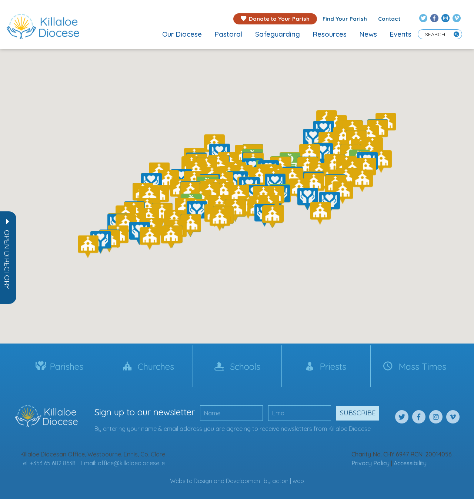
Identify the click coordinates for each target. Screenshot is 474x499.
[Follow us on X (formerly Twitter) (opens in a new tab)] (423, 18)
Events (400, 34)
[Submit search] (456, 34)
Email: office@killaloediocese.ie (123, 463)
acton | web (288, 481)
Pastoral (228, 34)
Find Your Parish (345, 18)
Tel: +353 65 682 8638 (48, 463)
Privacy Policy (370, 463)
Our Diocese (182, 34)
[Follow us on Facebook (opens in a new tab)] (434, 18)
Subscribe (357, 413)
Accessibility (410, 463)
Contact (389, 18)
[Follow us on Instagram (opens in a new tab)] (445, 18)
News (368, 34)
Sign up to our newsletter (144, 412)
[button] (7, 259)
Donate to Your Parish (279, 18)
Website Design (191, 481)
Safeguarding (277, 34)
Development (244, 481)
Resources (330, 34)
